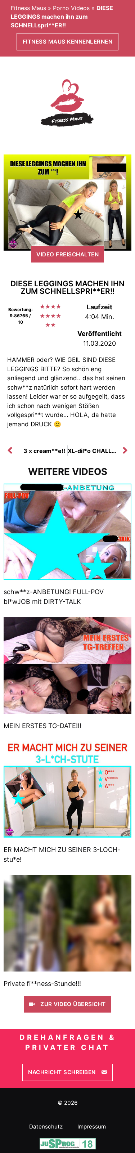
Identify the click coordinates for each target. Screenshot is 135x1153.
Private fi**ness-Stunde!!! (42, 983)
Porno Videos (71, 8)
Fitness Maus (28, 8)
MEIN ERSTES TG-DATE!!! (42, 726)
